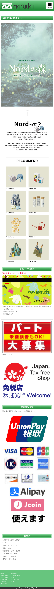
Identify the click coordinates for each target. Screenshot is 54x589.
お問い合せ (4, 583)
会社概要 (14, 573)
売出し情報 (4, 579)
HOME (2, 573)
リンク (13, 581)
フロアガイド (4, 577)
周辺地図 (3, 581)
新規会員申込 (4, 575)
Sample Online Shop (24, 588)
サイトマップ (15, 579)
